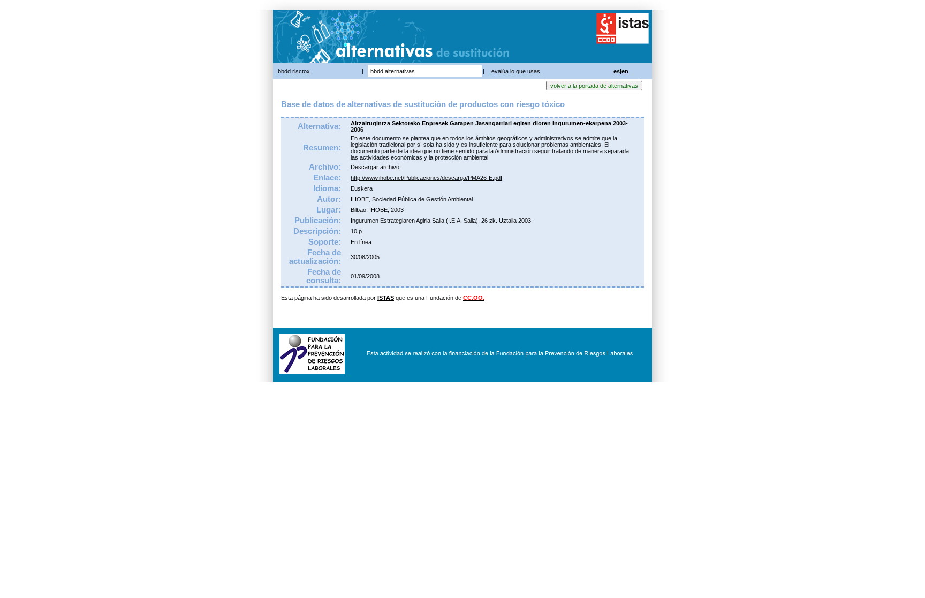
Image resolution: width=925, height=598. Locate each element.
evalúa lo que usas (515, 71)
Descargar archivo (375, 167)
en (624, 71)
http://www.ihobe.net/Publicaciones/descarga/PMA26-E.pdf (426, 178)
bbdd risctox (294, 71)
